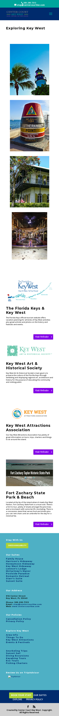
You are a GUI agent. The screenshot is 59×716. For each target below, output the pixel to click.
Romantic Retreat (17, 576)
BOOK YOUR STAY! (21, 695)
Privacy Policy (15, 621)
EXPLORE (17, 699)
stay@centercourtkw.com (27, 604)
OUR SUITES (40, 695)
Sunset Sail (13, 653)
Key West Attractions (20, 639)
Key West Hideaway (18, 566)
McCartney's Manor (18, 571)
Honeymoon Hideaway (20, 563)
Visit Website (42, 336)
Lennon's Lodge (16, 568)
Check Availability (17, 545)
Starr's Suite (14, 578)
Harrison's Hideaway (19, 561)
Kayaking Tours (16, 658)
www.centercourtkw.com (25, 606)
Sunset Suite (14, 581)
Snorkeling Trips (17, 651)
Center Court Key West (29, 710)
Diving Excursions (17, 655)
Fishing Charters (17, 663)
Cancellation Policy (18, 619)
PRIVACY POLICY (34, 699)
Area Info (12, 635)
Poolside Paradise (18, 573)
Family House (14, 558)
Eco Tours (12, 660)
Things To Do (14, 637)
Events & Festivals (18, 642)
